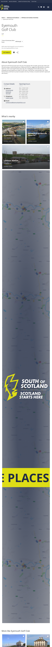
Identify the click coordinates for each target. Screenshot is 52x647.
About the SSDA (4, 1)
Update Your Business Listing (24, 1)
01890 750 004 (9, 98)
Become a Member (13, 1)
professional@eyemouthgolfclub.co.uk (12, 102)
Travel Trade (33, 1)
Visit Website (6, 52)
